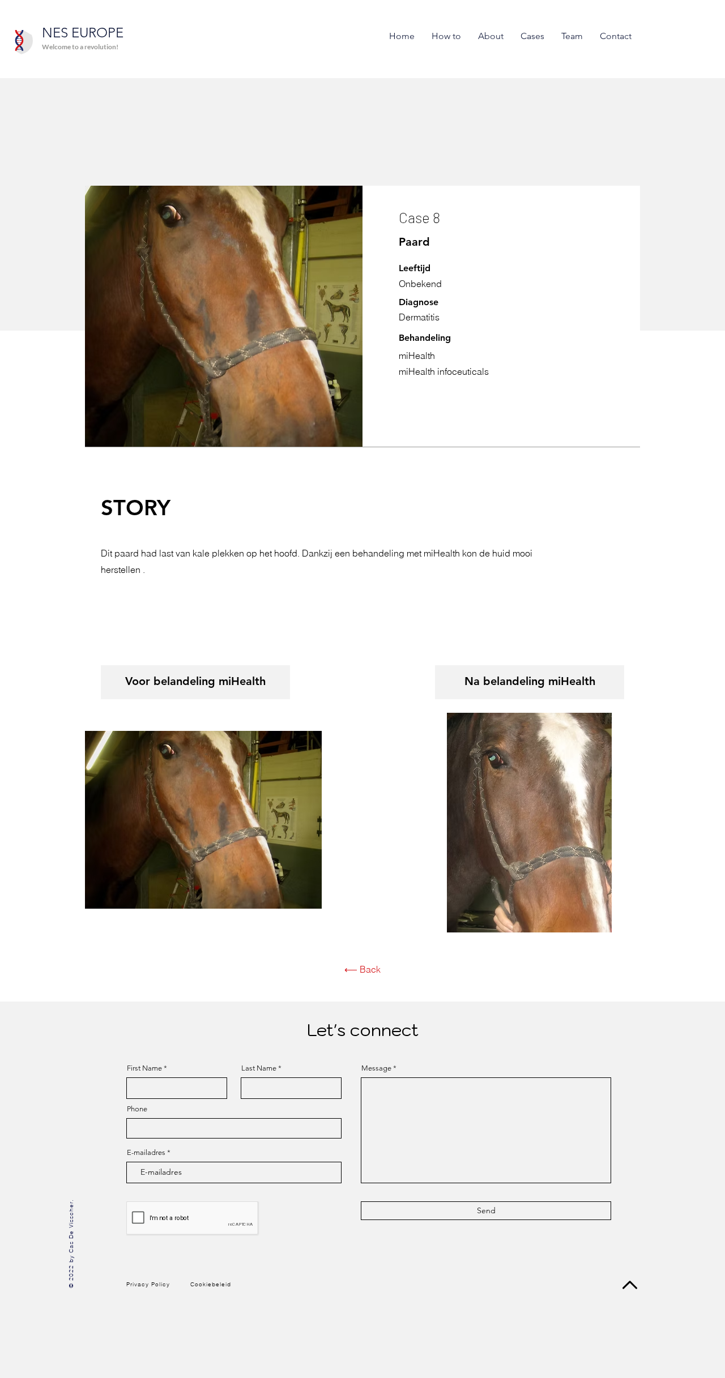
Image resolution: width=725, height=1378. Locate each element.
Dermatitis (419, 317)
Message (376, 1068)
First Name (144, 1068)
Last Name (258, 1068)
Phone (137, 1108)
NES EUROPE (82, 32)
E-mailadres (146, 1152)
